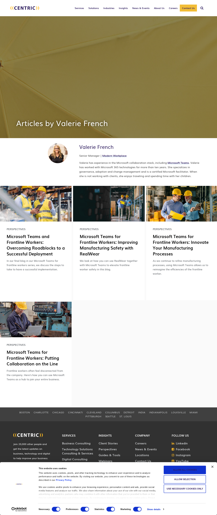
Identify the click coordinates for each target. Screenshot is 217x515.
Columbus (112, 412)
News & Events (146, 449)
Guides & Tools (109, 455)
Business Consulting (76, 443)
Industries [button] (108, 8)
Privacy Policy (64, 480)
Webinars (105, 461)
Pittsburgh (93, 416)
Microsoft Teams (178, 162)
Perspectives (108, 449)
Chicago (58, 412)
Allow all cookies (185, 470)
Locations (142, 455)
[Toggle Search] (201, 8)
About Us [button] (159, 8)
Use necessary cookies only (185, 488)
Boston (24, 412)
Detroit (129, 412)
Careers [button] (173, 8)
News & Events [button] (141, 8)
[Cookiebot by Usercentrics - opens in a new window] (19, 509)
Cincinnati (75, 412)
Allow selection (185, 479)
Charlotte (41, 412)
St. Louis (125, 416)
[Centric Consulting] (25, 9)
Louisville (178, 412)
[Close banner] (212, 467)
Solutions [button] (93, 8)
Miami (194, 412)
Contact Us (188, 8)
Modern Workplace (114, 155)
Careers (140, 443)
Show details (153, 509)
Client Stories (108, 443)
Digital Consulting (74, 459)
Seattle (110, 416)
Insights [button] (123, 8)
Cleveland (94, 412)
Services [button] (79, 8)
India (141, 412)
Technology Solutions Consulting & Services (77, 451)
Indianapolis (158, 412)
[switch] (85, 509)
